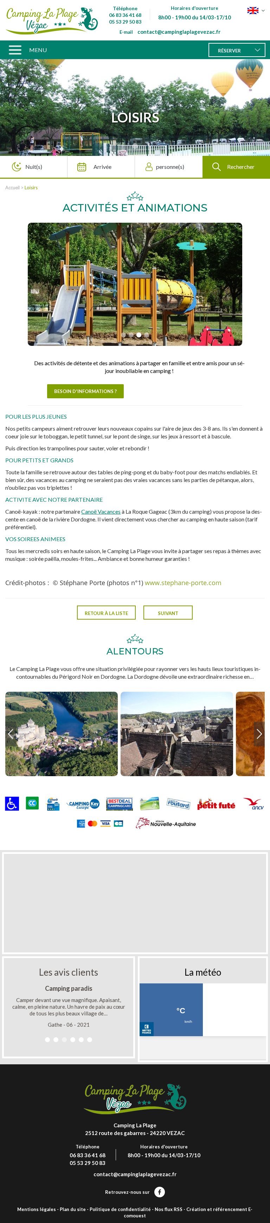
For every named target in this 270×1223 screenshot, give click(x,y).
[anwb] (52, 803)
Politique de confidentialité (120, 1209)
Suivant (168, 613)
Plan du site (73, 1209)
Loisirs (31, 187)
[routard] (178, 803)
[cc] (32, 803)
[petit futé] (216, 803)
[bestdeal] (119, 803)
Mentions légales (36, 1209)
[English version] (256, 10)
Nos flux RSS (168, 1209)
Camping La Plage (135, 1125)
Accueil (12, 187)
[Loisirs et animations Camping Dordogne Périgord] (51, 20)
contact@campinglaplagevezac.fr (178, 31)
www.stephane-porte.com (183, 582)
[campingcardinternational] (149, 803)
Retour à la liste (106, 613)
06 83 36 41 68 (125, 15)
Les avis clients (68, 972)
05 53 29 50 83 (125, 22)
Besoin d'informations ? (85, 391)
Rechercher (241, 166)
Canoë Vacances (101, 511)
